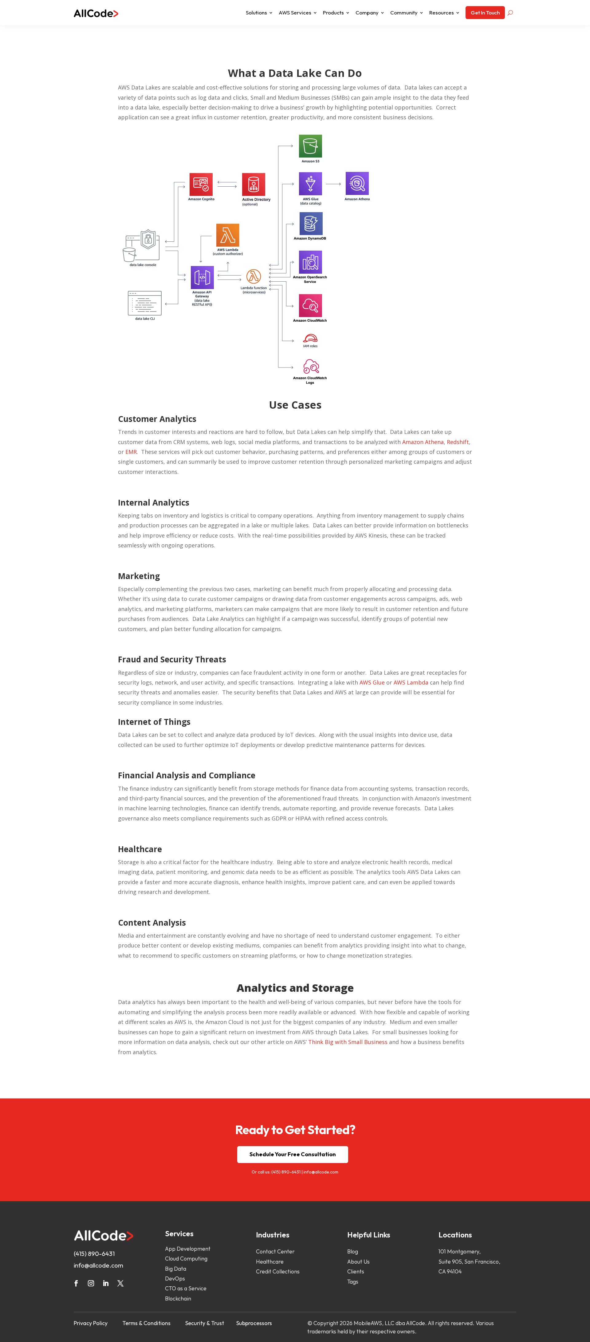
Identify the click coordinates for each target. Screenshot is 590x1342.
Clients (355, 1271)
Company (367, 12)
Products (333, 12)
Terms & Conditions (146, 1323)
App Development (187, 1248)
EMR (131, 451)
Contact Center (275, 1251)
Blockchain (178, 1298)
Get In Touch (485, 12)
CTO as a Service (185, 1288)
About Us (358, 1261)
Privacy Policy (91, 1323)
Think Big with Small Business (347, 1042)
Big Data (175, 1268)
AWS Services (295, 12)
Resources (441, 12)
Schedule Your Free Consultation (293, 1154)
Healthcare (270, 1261)
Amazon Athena (423, 442)
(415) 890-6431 (286, 1172)
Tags (352, 1281)
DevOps (175, 1278)
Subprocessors (254, 1323)
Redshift (458, 442)
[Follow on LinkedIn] (106, 1283)
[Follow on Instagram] (91, 1283)
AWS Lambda (411, 682)
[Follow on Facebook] (76, 1283)
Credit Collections (278, 1271)
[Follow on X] (120, 1283)
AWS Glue (372, 682)
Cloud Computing (186, 1258)
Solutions (256, 12)
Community (404, 12)
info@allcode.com (321, 1172)
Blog (352, 1251)
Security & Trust (204, 1323)
